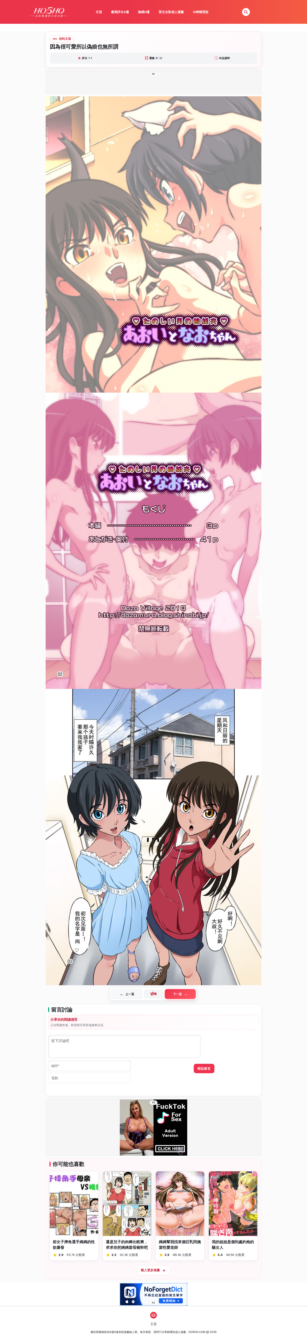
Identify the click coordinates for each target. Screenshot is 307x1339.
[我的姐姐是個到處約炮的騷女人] (233, 1203)
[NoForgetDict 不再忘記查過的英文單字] (153, 1294)
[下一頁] (207, 540)
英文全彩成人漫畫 (171, 12)
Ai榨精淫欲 (201, 12)
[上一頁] (100, 540)
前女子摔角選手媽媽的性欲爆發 (74, 1244)
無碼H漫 (144, 12)
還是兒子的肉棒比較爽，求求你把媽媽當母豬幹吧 (127, 1244)
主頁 (99, 12)
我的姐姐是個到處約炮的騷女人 (233, 1244)
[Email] (153, 1315)
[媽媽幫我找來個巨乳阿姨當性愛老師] (180, 1203)
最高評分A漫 (120, 12)
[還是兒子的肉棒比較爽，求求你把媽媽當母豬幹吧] (127, 1203)
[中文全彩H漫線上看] (48, 12)
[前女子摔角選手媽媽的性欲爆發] (74, 1203)
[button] (246, 12)
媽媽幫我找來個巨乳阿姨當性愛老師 (180, 1244)
